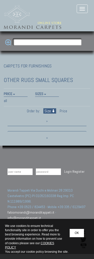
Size (47, 111)
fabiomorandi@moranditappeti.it (31, 212)
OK (77, 233)
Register (78, 171)
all (5, 100)
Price (63, 111)
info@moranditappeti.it (24, 218)
